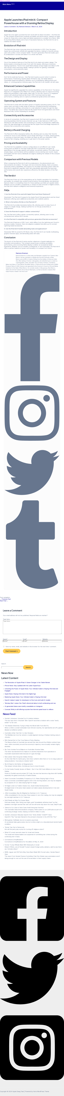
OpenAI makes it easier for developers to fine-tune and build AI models (27, 700)
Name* (5, 639)
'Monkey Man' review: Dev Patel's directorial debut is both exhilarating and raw (30, 703)
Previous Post (5, 599)
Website (45, 639)
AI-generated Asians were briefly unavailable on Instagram (23, 706)
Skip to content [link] (5, 1)
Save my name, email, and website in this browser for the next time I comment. (31, 646)
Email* (25, 639)
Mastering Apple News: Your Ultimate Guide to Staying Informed (25, 697)
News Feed (9, 713)
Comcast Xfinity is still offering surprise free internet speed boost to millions (29, 709)
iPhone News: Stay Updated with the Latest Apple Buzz (23, 685)
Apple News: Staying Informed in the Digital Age (20, 694)
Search (3, 664)
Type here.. (6, 619)
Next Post (4, 601)
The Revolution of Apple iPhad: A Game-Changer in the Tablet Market (27, 682)
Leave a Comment (10, 26)
